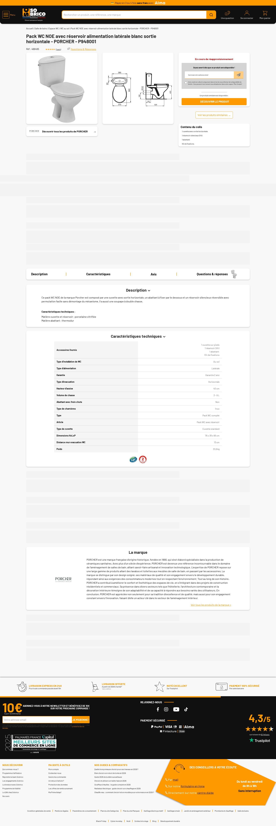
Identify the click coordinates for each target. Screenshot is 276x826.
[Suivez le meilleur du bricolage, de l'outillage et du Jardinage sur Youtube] (176, 709)
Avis (154, 274)
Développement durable (170, 821)
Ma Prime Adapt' (54, 792)
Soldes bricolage (141, 821)
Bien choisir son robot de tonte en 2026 (110, 773)
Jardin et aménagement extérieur (197, 811)
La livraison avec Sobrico (12, 784)
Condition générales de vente (39, 811)
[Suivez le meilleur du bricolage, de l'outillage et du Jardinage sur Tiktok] (186, 709)
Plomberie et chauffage (224, 811)
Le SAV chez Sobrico (10, 792)
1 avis (58, 49)
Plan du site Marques (131, 811)
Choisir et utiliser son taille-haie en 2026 (110, 781)
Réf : (28, 49)
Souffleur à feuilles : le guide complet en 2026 (112, 784)
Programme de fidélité (11, 788)
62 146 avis (265, 734)
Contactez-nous (54, 773)
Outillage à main (173, 811)
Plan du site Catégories (109, 811)
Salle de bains (40, 28)
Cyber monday (116, 821)
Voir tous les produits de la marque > (211, 604)
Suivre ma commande (57, 777)
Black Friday (101, 821)
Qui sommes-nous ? (10, 769)
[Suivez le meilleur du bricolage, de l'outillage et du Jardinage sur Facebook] (158, 709)
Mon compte (53, 769)
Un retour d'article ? (56, 781)
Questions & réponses (212, 274)
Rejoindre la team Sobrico (12, 777)
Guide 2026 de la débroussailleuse (108, 777)
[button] (8, 14)
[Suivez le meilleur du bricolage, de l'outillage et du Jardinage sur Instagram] (166, 709)
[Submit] (211, 14)
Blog (154, 821)
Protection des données (58, 784)
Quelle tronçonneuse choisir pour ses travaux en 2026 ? (116, 769)
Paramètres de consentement (84, 811)
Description (39, 274)
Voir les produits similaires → (214, 115)
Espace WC (54, 28)
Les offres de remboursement (60, 788)
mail (175, 779)
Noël (128, 821)
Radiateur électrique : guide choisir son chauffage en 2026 (117, 788)
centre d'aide (205, 792)
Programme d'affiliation (12, 773)
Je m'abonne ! (81, 719)
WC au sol (64, 28)
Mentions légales (61, 811)
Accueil (29, 28)
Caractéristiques (98, 274)
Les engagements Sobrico (12, 781)
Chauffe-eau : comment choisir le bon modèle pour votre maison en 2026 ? (124, 792)
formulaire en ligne (193, 786)
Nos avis (5, 796)
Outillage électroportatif (153, 811)
